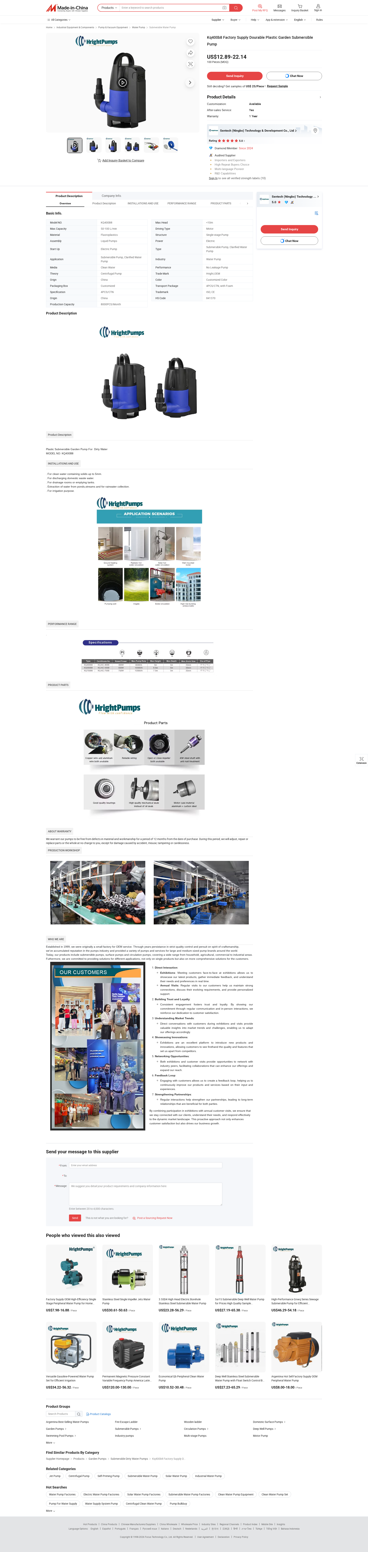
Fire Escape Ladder (126, 1422)
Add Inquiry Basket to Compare (123, 160)
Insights (281, 1524)
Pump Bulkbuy (178, 1503)
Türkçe (258, 1528)
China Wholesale (168, 1524)
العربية (204, 1528)
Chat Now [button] (296, 76)
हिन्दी (235, 1528)
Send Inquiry (235, 76)
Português (120, 1528)
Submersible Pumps (127, 1429)
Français (134, 1528)
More (49, 1510)
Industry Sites (209, 1524)
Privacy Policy (241, 1536)
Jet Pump (55, 1476)
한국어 (215, 1528)
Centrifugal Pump (79, 1476)
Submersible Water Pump (162, 27)
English (94, 1528)
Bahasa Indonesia (290, 1528)
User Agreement (205, 1536)
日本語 (226, 1528)
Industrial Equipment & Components (75, 27)
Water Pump (138, 27)
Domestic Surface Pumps (268, 1422)
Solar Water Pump (176, 1476)
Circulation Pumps (195, 1429)
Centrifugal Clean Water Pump (144, 1503)
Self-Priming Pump (109, 1476)
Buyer (234, 19)
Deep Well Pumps (263, 1429)
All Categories (59, 19)
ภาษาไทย (246, 1528)
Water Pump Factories (62, 1494)
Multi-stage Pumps (195, 1435)
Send (75, 1218)
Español (106, 1528)
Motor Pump (260, 1435)
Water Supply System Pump (101, 1503)
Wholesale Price (189, 1524)
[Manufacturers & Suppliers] (67, 8)
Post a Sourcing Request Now (152, 1218)
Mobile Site (267, 1524)
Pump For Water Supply (63, 1503)
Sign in (318, 10)
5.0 (274, 202)
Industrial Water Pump (208, 1476)
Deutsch (177, 1528)
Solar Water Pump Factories (143, 1494)
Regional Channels (229, 1524)
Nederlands (191, 1528)
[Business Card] (316, 213)
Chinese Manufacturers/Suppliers (138, 1524)
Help (253, 19)
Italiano (165, 1528)
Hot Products (90, 1524)
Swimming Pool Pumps (59, 1435)
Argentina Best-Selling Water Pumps (67, 1422)
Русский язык (150, 1528)
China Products (109, 1524)
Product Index (250, 1524)
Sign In (213, 178)
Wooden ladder (193, 1422)
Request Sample (277, 86)
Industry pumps (124, 1435)
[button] (240, 203)
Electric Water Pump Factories (101, 1494)
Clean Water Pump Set (275, 1494)
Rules (319, 19)
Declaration (224, 1536)
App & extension (275, 19)
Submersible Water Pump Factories (189, 1494)
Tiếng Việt (271, 1528)
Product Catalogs (100, 1414)
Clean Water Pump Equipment (236, 1494)
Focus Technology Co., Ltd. (159, 1536)
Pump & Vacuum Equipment (113, 27)
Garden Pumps (55, 1429)
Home (49, 27)
